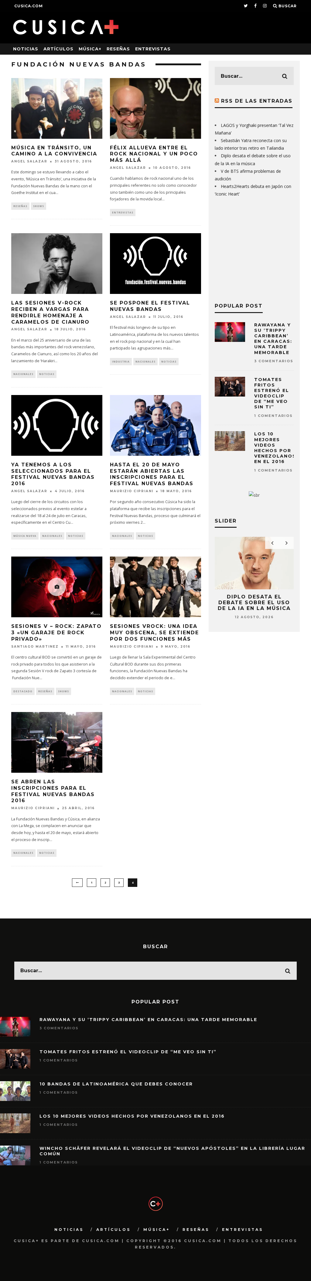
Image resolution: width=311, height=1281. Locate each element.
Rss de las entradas (256, 101)
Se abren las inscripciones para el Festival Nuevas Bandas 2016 (53, 791)
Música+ (90, 49)
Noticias (25, 49)
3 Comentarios (273, 361)
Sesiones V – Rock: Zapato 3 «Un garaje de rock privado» (56, 632)
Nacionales (23, 374)
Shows (38, 206)
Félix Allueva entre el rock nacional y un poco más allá (154, 154)
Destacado (22, 691)
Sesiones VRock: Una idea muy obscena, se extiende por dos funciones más (154, 632)
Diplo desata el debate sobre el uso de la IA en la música (254, 602)
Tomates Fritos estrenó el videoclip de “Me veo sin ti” (271, 393)
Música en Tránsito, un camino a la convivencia (54, 151)
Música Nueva (24, 535)
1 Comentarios (273, 416)
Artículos (58, 49)
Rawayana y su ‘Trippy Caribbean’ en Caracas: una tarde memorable (273, 338)
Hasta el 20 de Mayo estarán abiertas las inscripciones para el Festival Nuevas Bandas (151, 474)
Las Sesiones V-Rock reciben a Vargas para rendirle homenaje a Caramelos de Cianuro (50, 312)
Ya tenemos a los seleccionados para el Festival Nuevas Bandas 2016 (53, 474)
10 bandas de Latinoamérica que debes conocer (116, 1084)
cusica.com (28, 6)
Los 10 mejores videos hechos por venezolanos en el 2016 (275, 447)
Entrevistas (153, 49)
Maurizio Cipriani (131, 491)
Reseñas (118, 49)
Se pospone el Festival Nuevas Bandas (150, 306)
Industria (121, 361)
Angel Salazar (29, 161)
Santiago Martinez (35, 647)
